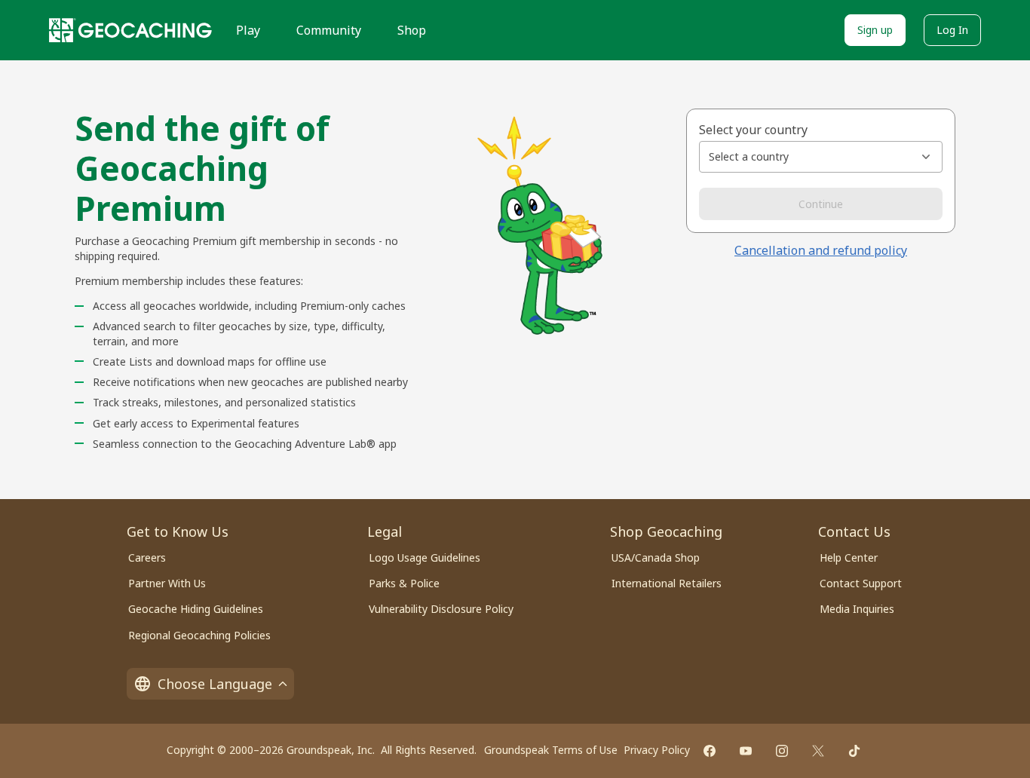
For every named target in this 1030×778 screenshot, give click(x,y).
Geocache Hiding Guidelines (195, 609)
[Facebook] (709, 751)
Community (328, 30)
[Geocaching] (130, 30)
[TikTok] (854, 751)
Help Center (849, 557)
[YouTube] (746, 751)
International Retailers (667, 583)
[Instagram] (782, 751)
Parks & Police (404, 583)
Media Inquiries (857, 609)
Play (248, 30)
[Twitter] (818, 751)
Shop (411, 30)
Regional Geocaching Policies (199, 635)
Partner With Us (167, 583)
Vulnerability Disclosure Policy (441, 609)
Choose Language (215, 684)
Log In (952, 30)
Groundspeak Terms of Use (551, 750)
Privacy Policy (657, 750)
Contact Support (861, 583)
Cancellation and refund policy (820, 250)
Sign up (875, 30)
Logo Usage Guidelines (424, 557)
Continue (821, 204)
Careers (147, 557)
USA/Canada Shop (656, 557)
